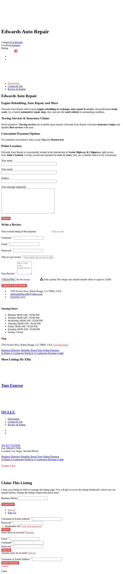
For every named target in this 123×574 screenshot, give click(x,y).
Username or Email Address (16, 518)
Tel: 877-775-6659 (10, 445)
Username (7, 237)
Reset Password (10, 563)
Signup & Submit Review (14, 285)
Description (13, 83)
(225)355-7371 (17, 297)
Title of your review (12, 257)
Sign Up (12, 512)
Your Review (8, 273)
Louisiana (15, 45)
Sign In (11, 510)
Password (7, 250)
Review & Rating (16, 89)
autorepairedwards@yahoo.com (26, 294)
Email (5, 244)
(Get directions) (61, 344)
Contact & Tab (15, 86)
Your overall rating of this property (19, 231)
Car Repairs (17, 42)
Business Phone (9, 498)
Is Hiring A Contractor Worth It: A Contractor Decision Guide (32, 353)
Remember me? (13, 526)
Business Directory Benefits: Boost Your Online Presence (30, 350)
